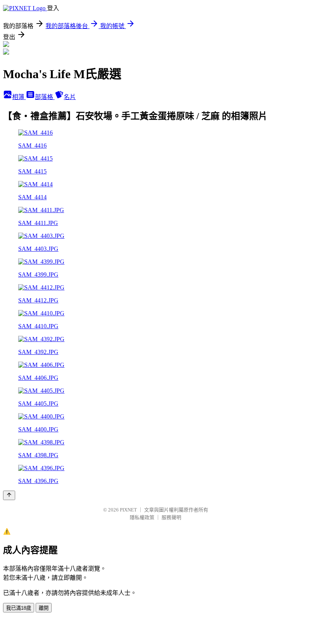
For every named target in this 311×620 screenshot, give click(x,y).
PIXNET (128, 510)
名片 (70, 97)
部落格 (45, 97)
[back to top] (9, 495)
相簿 (19, 97)
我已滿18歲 (18, 608)
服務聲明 (171, 517)
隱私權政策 (142, 517)
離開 (44, 608)
